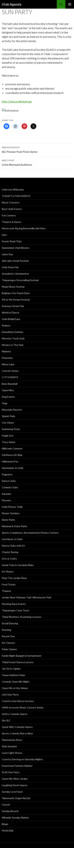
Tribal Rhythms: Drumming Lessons (21, 616)
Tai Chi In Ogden (11, 668)
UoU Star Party (10, 694)
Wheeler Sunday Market (15, 817)
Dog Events (8, 396)
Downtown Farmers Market (17, 765)
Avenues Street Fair (13, 306)
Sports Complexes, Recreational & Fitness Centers (30, 532)
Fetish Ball (7, 830)
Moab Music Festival (13, 286)
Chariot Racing (10, 552)
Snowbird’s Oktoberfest (15, 273)
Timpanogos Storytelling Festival (20, 280)
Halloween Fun (10, 461)
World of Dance (10, 312)
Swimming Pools (11, 429)
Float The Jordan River (14, 577)
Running (6, 629)
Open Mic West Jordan (15, 778)
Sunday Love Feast (12, 791)
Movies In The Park (13, 344)
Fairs (4, 234)
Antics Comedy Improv (14, 713)
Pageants (7, 474)
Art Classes (8, 642)
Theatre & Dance (11, 221)
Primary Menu (69, 4)
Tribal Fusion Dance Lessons (18, 662)
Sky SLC (6, 720)
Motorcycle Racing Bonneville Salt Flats (24, 228)
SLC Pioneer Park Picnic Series (20, 149)
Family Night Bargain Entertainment (21, 655)
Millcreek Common (12, 448)
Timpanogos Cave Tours (15, 610)
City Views (8, 422)
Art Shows (8, 571)
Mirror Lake (8, 364)
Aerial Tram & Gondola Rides (18, 565)
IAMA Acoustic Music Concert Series (23, 707)
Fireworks (7, 357)
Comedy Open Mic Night (15, 681)
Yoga (4, 403)
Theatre (6, 590)
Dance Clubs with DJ (13, 545)
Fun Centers (9, 215)
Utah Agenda (11, 4)
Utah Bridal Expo (11, 318)
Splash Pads (8, 416)
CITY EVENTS (10, 377)
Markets (6, 351)
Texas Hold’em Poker (13, 675)
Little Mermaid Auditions (17, 162)
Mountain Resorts (12, 409)
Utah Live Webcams (13, 189)
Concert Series (10, 370)
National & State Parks (14, 526)
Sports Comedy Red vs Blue (17, 733)
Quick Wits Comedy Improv (17, 726)
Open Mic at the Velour (15, 688)
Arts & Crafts (9, 558)
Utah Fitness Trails (12, 506)
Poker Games (9, 649)
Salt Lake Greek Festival (15, 260)
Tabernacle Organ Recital (16, 798)
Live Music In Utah (12, 539)
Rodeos (6, 325)
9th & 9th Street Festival (16, 299)
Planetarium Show (12, 739)
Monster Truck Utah (13, 338)
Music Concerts (11, 202)
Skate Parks (8, 519)
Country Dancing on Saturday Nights (22, 759)
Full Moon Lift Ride (12, 454)
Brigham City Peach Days (16, 293)
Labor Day (7, 254)
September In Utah (12, 467)
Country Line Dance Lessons (18, 701)
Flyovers (6, 500)
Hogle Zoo (7, 435)
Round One (8, 636)
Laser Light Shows (12, 752)
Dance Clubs (9, 480)
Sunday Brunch (10, 811)
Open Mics (8, 390)
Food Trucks (9, 584)
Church (6, 804)
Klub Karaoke (9, 746)
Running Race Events (14, 603)
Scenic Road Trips (12, 241)
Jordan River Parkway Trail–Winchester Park (26, 597)
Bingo (5, 824)
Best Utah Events (12, 208)
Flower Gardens (11, 513)
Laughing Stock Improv (14, 785)
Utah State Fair (10, 267)
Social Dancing (10, 623)
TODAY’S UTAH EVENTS (16, 195)
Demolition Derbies (12, 331)
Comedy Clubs (10, 487)
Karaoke (6, 493)
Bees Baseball (9, 383)
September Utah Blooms (15, 247)
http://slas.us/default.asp (17, 101)
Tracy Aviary (8, 442)
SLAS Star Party (11, 772)
